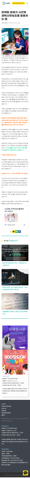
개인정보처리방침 (6, 413)
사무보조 (11, 23)
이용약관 (4, 410)
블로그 (3, 415)
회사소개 (4, 408)
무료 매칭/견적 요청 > (18, 3)
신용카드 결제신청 (6, 406)
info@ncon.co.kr (12, 381)
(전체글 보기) (13, 241)
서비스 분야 (17, 23)
